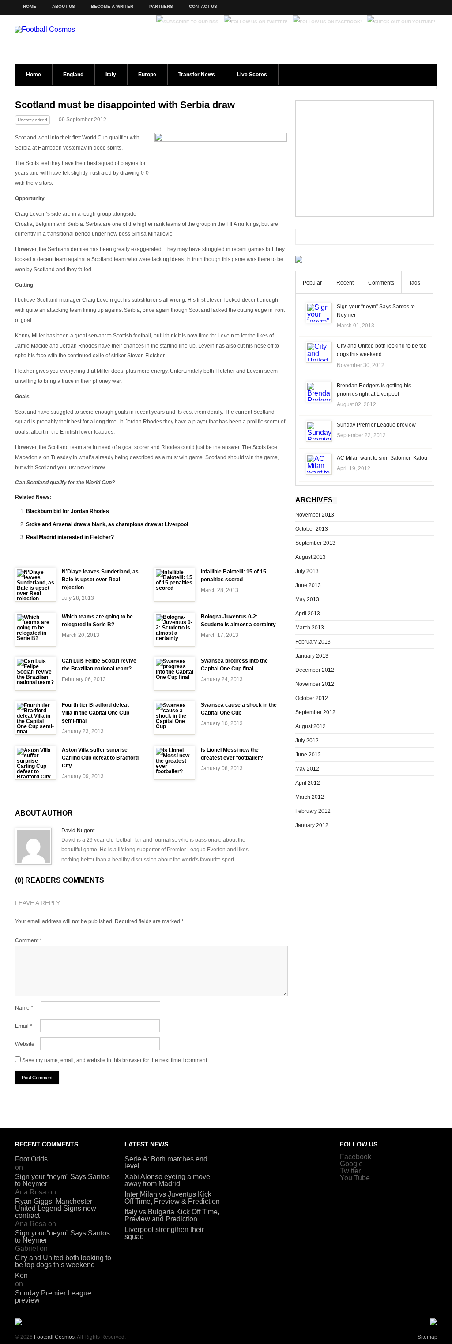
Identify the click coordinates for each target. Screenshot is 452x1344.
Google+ (353, 1164)
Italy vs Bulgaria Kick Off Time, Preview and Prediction (171, 1215)
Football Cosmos (54, 1337)
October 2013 (311, 529)
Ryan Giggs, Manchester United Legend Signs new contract (55, 1208)
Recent (345, 283)
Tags (414, 283)
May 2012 (307, 769)
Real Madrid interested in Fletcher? (70, 537)
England (73, 74)
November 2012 (314, 684)
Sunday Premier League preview (376, 425)
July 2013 (307, 571)
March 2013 (309, 628)
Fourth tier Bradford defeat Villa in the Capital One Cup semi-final (95, 713)
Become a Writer (112, 6)
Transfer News (196, 74)
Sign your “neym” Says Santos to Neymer (62, 1180)
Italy (110, 74)
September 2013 (315, 543)
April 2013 (307, 613)
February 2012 (313, 811)
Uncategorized (32, 119)
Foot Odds (31, 1159)
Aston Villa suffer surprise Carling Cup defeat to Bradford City (100, 758)
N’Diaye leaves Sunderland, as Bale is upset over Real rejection (100, 580)
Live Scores (252, 74)
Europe (147, 74)
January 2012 (311, 825)
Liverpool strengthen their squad (164, 1233)
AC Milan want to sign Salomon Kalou (382, 458)
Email (23, 1026)
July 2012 (307, 741)
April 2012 (307, 783)
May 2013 (307, 599)
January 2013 (311, 656)
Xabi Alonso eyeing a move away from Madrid (167, 1180)
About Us (63, 6)
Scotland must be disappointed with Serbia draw (125, 105)
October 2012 (311, 698)
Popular (312, 283)
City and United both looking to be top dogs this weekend (63, 1261)
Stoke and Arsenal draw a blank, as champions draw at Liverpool (107, 524)
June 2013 (308, 585)
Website (24, 1044)
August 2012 (310, 726)
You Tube (355, 1178)
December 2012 (314, 670)
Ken (21, 1275)
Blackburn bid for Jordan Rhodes (67, 511)
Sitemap (427, 1337)
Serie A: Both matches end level (165, 1162)
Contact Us (203, 6)
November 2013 (314, 515)
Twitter (350, 1171)
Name (24, 1008)
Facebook (355, 1157)
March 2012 (309, 797)
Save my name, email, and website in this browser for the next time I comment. (115, 1060)
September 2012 (315, 712)
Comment (28, 940)
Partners (161, 6)
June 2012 (308, 755)
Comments (381, 283)
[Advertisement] (364, 158)
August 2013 (310, 557)
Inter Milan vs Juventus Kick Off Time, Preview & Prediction (172, 1198)
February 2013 (313, 642)
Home (29, 6)
